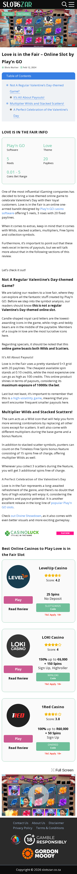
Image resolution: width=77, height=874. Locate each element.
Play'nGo (8, 13)
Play (18, 600)
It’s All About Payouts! (29, 97)
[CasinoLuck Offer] (38, 537)
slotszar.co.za (51, 870)
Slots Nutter (11, 67)
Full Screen (63, 770)
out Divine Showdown (25, 516)
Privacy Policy (22, 828)
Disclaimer (56, 823)
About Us (38, 823)
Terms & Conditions (50, 828)
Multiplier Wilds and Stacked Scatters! (37, 103)
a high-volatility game (26, 398)
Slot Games (23, 13)
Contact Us (20, 823)
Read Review (18, 609)
